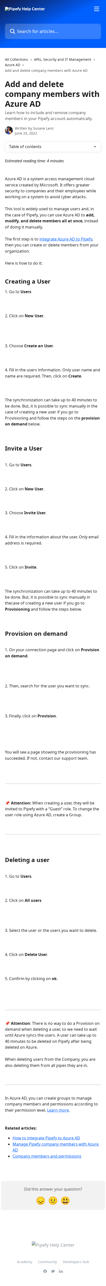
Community (47, 1261)
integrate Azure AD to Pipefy (65, 239)
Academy (24, 1261)
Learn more (58, 1110)
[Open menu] (96, 9)
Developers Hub (76, 1261)
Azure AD (12, 64)
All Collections (16, 59)
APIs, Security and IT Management (62, 59)
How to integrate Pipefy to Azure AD (46, 1138)
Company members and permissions (47, 1156)
